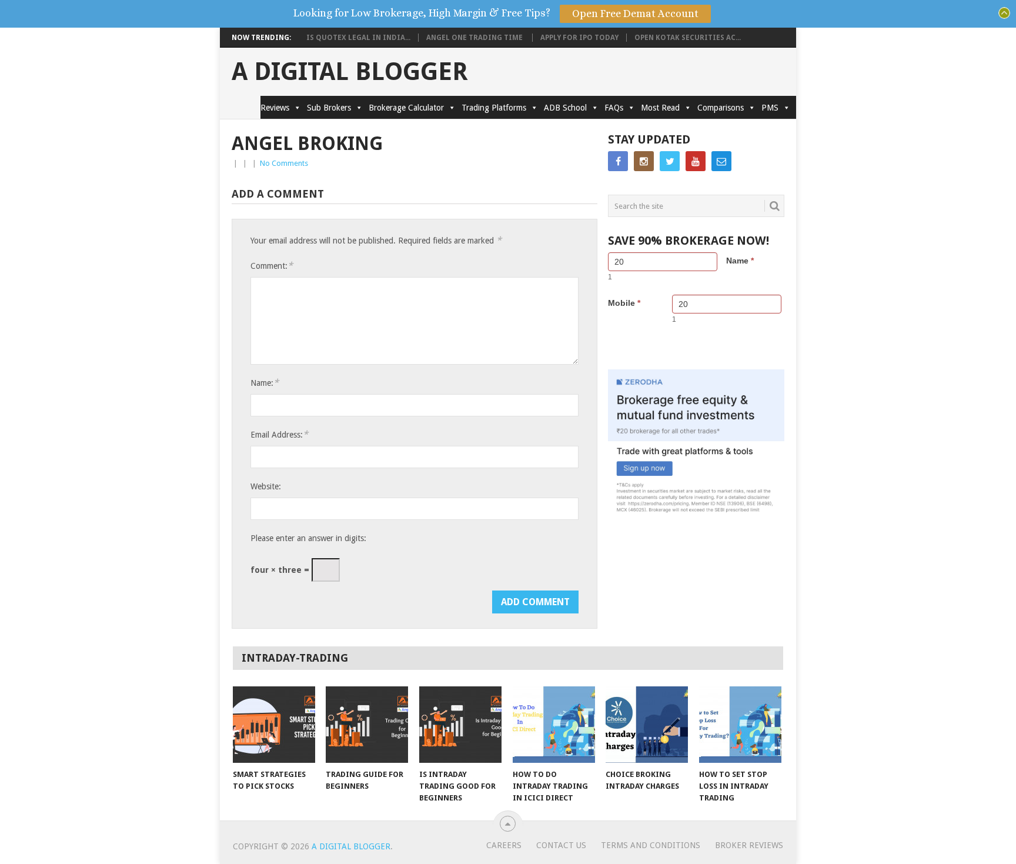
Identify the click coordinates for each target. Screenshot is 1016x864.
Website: (265, 486)
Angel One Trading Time (475, 38)
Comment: (271, 265)
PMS (769, 107)
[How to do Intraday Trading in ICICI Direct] (554, 724)
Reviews (274, 107)
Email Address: (279, 434)
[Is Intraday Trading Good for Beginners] (460, 724)
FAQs (613, 107)
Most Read (660, 107)
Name (740, 260)
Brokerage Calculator (406, 107)
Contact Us (561, 845)
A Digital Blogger (350, 71)
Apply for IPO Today (579, 38)
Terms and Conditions (650, 845)
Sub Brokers (329, 107)
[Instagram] (644, 161)
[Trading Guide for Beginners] (367, 724)
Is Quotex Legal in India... (358, 38)
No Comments (284, 163)
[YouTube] (696, 161)
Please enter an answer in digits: (308, 538)
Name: (264, 382)
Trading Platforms (494, 107)
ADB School (565, 107)
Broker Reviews (749, 845)
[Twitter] (670, 161)
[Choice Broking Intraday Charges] (647, 724)
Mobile (624, 303)
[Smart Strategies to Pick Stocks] (274, 724)
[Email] (721, 161)
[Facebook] (618, 161)
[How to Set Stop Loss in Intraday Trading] (740, 724)
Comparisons (720, 107)
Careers (504, 845)
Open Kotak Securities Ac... (687, 38)
